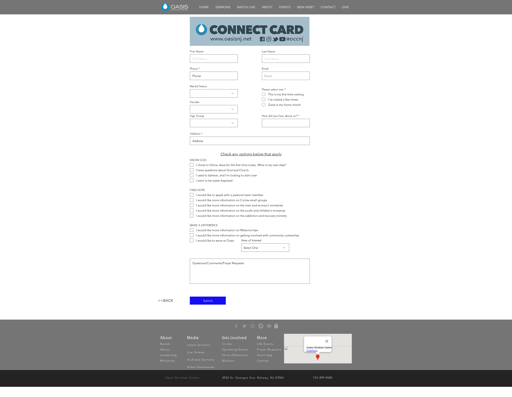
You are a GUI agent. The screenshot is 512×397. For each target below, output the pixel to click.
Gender (195, 102)
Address (195, 133)
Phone (194, 68)
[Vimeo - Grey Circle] (260, 326)
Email (265, 68)
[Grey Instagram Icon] (252, 326)
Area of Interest (251, 240)
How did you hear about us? (279, 115)
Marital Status (198, 86)
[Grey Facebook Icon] (236, 326)
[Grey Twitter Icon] (244, 326)
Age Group (197, 115)
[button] (223, 7)
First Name (197, 51)
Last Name (268, 51)
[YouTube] (269, 326)
